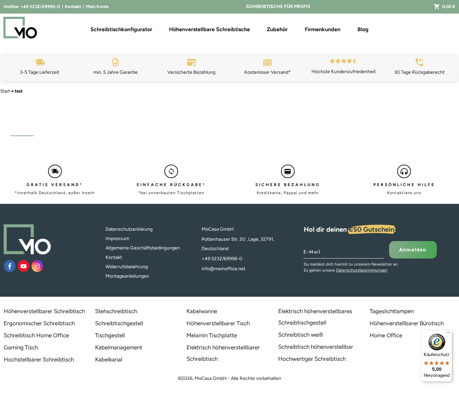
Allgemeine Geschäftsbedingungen (143, 248)
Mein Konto (97, 6)
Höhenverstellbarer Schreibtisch (44, 311)
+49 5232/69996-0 (40, 6)
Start (5, 91)
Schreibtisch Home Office (36, 335)
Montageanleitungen (127, 276)
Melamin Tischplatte (211, 335)
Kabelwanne (201, 311)
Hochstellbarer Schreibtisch (39, 359)
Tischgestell (110, 335)
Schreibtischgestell (119, 323)
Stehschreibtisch (116, 311)
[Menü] (448, 334)
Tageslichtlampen (392, 311)
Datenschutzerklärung (129, 229)
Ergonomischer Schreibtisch (39, 323)
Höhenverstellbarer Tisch (218, 323)
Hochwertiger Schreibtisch (312, 358)
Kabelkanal (108, 359)
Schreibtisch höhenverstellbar (315, 346)
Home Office (386, 335)
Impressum (117, 238)
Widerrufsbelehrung (127, 267)
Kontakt (73, 6)
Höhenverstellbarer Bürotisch (407, 323)
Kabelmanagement (118, 347)
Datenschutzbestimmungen (361, 270)
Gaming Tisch (21, 347)
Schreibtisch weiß (300, 334)
